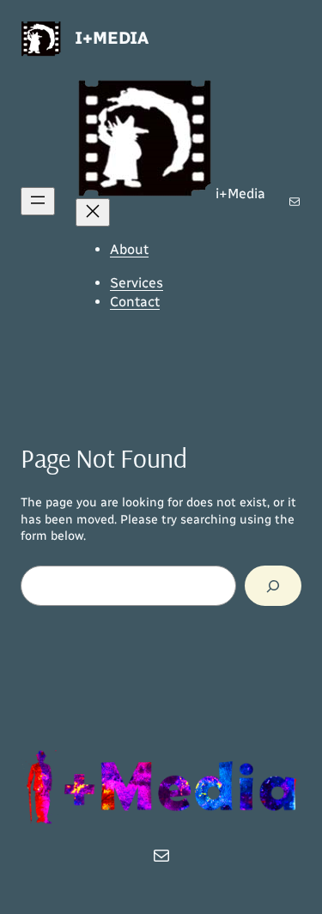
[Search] (273, 586)
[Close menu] (93, 212)
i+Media (112, 37)
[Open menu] (38, 201)
